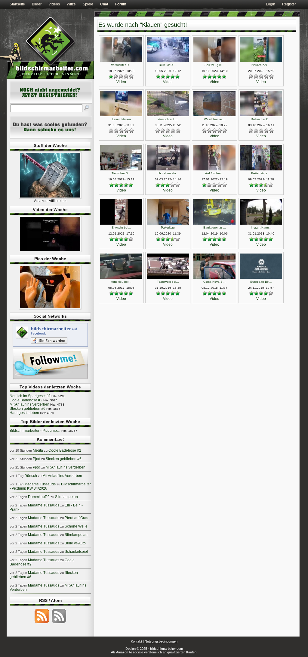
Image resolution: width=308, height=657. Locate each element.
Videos (54, 4)
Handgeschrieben (24, 413)
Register (289, 4)
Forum (120, 4)
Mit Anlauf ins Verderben (29, 404)
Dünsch (30, 476)
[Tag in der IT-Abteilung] (50, 251)
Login (270, 4)
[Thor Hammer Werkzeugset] (50, 197)
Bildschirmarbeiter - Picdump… (35, 430)
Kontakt (136, 641)
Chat (104, 4)
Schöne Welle (76, 526)
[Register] (51, 102)
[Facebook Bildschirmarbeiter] (50, 346)
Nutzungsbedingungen (161, 641)
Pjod (36, 459)
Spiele (88, 4)
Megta (38, 450)
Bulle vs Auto (75, 543)
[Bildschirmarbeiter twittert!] (50, 379)
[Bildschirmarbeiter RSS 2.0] (42, 623)
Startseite (17, 4)
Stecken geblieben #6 (27, 408)
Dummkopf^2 (39, 497)
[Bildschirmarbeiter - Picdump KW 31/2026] (50, 308)
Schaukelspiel (76, 552)
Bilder (37, 4)
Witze (71, 4)
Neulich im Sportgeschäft (30, 396)
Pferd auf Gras (76, 518)
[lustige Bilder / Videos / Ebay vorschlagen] (51, 137)
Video (121, 82)
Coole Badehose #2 (26, 400)
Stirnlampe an (66, 497)
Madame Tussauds (40, 484)
